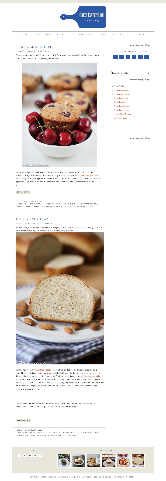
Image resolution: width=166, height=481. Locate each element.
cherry (28, 206)
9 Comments (43, 51)
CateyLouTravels (121, 110)
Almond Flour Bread (32, 219)
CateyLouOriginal (121, 106)
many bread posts (43, 370)
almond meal (65, 204)
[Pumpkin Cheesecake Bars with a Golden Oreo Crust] (93, 460)
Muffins (68, 206)
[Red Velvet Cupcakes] (108, 460)
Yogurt (92, 206)
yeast (74, 435)
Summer (84, 206)
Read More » (23, 192)
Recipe (76, 206)
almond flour (51, 204)
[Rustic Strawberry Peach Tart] (123, 460)
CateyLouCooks (121, 98)
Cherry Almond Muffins (34, 47)
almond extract (36, 204)
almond (32, 432)
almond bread (43, 432)
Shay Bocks (74, 477)
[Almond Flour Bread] (138, 460)
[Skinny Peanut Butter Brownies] (78, 460)
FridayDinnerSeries (122, 114)
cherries (20, 206)
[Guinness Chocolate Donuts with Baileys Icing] (64, 460)
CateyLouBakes (35, 201)
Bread (26, 435)
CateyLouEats (120, 102)
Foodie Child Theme (57, 477)
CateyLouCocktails (122, 94)
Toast (68, 435)
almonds (83, 432)
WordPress (131, 477)
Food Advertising (136, 45)
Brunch (93, 204)
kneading (60, 435)
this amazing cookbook (92, 376)
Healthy (60, 206)
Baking (75, 204)
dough (51, 435)
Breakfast (84, 204)
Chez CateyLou (83, 15)
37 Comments (45, 223)
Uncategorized (120, 118)
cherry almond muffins (43, 206)
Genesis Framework (103, 477)
